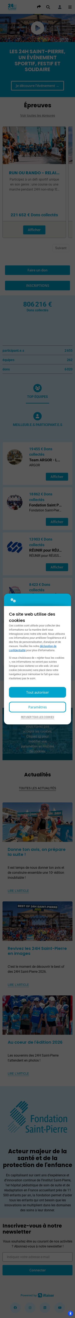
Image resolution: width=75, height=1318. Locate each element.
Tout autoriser (37, 692)
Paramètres (37, 707)
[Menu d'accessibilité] (70, 1313)
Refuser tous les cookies (37, 717)
